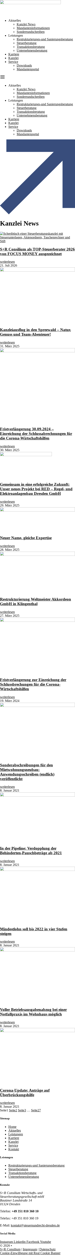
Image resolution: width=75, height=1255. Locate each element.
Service (13, 61)
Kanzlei (13, 58)
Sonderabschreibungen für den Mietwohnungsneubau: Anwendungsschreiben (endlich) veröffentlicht (27, 772)
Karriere (13, 54)
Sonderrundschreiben (31, 32)
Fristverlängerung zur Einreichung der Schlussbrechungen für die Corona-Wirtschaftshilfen (33, 684)
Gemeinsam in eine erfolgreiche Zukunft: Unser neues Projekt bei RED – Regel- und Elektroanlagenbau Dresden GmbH (36, 489)
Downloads (24, 65)
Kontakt (13, 1149)
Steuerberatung (26, 43)
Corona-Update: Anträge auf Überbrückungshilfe (25, 1092)
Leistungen (15, 1134)
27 (36, 1110)
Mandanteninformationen (33, 28)
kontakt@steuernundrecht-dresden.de (35, 1225)
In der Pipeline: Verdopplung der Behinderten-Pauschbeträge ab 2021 (31, 850)
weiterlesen (7, 261)
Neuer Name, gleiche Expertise (26, 538)
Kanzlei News (26, 24)
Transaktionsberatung (31, 46)
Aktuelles (14, 1130)
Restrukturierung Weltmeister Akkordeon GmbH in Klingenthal (35, 601)
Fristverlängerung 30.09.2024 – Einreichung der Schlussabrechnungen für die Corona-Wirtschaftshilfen (36, 433)
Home (12, 1126)
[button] (37, 77)
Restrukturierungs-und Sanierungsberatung (45, 39)
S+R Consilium (10, 1249)
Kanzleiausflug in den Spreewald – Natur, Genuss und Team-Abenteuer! (35, 332)
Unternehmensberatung (32, 50)
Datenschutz (47, 1249)
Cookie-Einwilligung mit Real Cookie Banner (30, 1253)
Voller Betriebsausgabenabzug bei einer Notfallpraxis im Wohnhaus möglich (33, 1011)
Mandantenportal (28, 69)
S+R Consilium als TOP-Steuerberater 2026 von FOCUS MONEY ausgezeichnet (37, 251)
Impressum (30, 1249)
